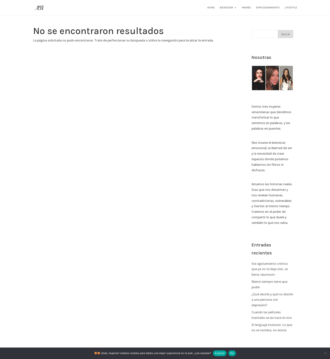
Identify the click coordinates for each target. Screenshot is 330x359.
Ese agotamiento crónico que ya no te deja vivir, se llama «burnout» (270, 269)
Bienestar (226, 7)
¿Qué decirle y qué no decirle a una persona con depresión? (272, 299)
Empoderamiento (268, 7)
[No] (325, 353)
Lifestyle (291, 7)
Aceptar (220, 353)
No (232, 353)
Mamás (246, 7)
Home (211, 7)
